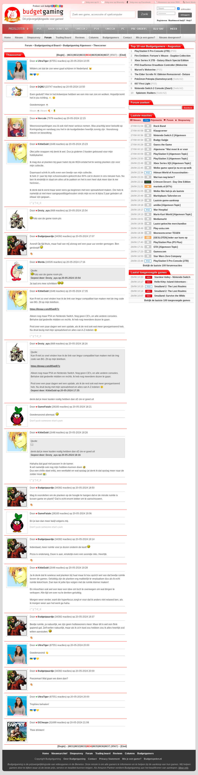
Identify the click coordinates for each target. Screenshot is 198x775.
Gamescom (159, 251)
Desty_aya (44, 210)
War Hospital (157, 209)
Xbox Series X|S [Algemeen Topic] (172, 163)
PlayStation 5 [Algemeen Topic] (170, 154)
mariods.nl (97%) (162, 186)
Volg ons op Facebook (140, 2)
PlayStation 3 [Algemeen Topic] (170, 158)
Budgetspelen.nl (153, 759)
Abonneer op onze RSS (169, 2)
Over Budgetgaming (74, 759)
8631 (70, 55)
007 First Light (146, 83)
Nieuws (19, 37)
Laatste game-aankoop (166, 200)
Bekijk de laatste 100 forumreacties (162, 265)
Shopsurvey (33, 37)
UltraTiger (43, 61)
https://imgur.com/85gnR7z (44, 309)
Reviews (80, 37)
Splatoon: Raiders (151, 93)
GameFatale (44, 406)
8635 (94, 55)
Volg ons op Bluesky (114, 2)
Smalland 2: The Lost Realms (170, 286)
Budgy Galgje (160, 140)
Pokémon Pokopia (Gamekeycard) (159, 79)
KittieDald (43, 144)
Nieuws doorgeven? (170, 37)
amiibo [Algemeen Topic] (167, 205)
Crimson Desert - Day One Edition (168, 182)
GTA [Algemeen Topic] (165, 247)
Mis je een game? (145, 37)
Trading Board (63, 37)
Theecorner (99, 45)
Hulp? (189, 21)
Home (7, 37)
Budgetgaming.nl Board (48, 45)
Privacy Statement (109, 759)
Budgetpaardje (46, 236)
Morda (41, 262)
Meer (173, 29)
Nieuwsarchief (59, 753)
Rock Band (159, 126)
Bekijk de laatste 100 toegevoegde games (167, 300)
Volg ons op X (92, 2)
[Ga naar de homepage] (33, 14)
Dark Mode (191, 2)
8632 (76, 55)
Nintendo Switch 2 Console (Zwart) (159, 88)
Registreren (162, 21)
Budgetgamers (111, 37)
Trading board (102, 753)
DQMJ (41, 86)
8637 (106, 55)
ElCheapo (43, 722)
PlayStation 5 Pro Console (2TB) (155, 51)
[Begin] (60, 55)
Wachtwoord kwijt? (176, 21)
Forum (48, 37)
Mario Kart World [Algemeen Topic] (172, 214)
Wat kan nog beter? (164, 177)
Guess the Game (162, 144)
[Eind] (122, 55)
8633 (82, 55)
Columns (94, 37)
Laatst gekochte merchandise (169, 223)
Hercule (42, 118)
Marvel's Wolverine (148, 69)
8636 (100, 55)
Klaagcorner (160, 130)
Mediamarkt (160, 219)
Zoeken (188, 108)
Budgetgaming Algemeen (77, 45)
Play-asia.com (161, 228)
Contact (127, 37)
